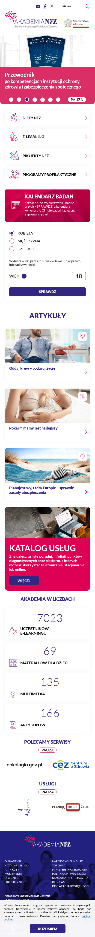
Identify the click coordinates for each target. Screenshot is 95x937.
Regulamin (60, 882)
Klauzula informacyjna (70, 878)
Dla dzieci (12, 878)
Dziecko (26, 248)
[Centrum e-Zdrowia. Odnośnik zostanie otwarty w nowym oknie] (70, 765)
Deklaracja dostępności (70, 886)
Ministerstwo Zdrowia (69, 869)
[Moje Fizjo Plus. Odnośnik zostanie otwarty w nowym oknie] (24, 808)
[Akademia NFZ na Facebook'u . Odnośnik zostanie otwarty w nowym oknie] (45, 6)
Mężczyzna (29, 241)
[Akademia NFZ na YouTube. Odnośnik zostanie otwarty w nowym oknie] (38, 6)
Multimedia (13, 873)
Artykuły (12, 869)
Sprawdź (47, 291)
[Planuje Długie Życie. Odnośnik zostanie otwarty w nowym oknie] (70, 808)
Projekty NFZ (14, 882)
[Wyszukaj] (86, 6)
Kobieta (25, 233)
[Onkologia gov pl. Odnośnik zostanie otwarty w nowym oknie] (24, 765)
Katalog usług (16, 865)
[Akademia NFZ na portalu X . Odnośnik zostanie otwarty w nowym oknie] (52, 6)
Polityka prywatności (69, 873)
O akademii (13, 861)
